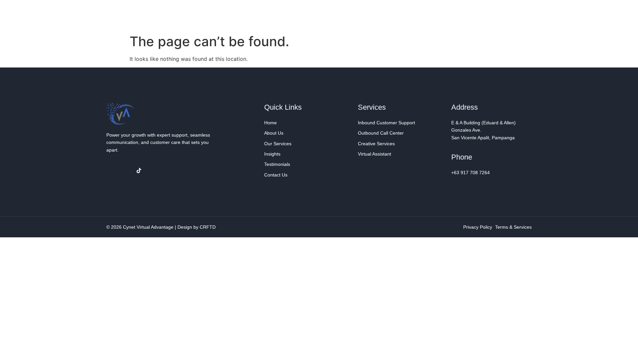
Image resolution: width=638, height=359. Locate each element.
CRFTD (208, 227)
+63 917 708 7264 (470, 172)
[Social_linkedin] (125, 170)
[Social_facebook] (111, 170)
